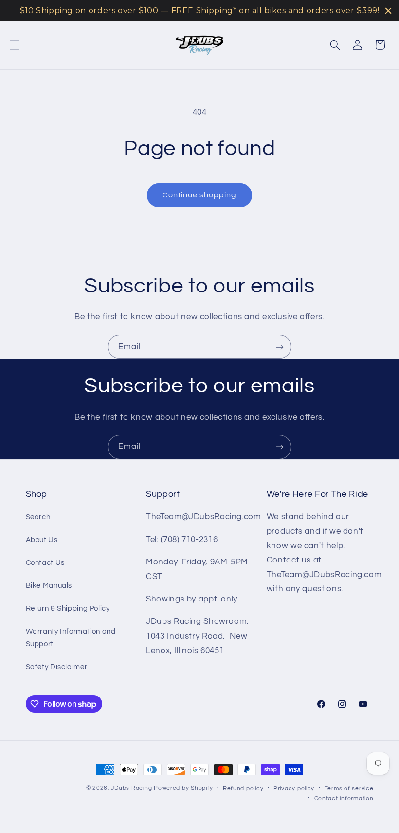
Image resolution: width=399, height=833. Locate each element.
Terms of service (349, 788)
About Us (42, 539)
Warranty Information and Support (71, 638)
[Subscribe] (280, 347)
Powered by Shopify (183, 788)
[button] (14, 45)
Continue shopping (200, 195)
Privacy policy (293, 788)
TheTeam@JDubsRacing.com (203, 516)
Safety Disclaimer (57, 667)
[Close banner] (388, 11)
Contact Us (45, 562)
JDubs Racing (131, 788)
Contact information (344, 798)
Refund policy (243, 788)
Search (38, 517)
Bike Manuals (49, 585)
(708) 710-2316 (189, 539)
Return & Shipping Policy (68, 608)
